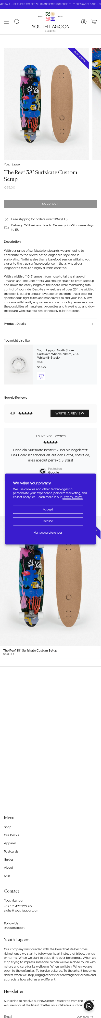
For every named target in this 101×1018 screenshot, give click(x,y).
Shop (8, 827)
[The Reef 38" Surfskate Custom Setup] (50, 581)
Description (12, 241)
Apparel (9, 843)
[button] (17, 22)
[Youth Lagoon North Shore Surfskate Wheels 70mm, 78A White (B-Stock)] (18, 364)
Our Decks (11, 835)
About (8, 867)
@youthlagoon (14, 928)
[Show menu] (6, 22)
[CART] (94, 22)
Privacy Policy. (73, 497)
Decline (48, 521)
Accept (48, 509)
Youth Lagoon (12, 164)
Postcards (11, 851)
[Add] (41, 376)
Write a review (69, 413)
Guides (8, 859)
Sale (7, 876)
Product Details (15, 324)
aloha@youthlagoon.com (21, 910)
